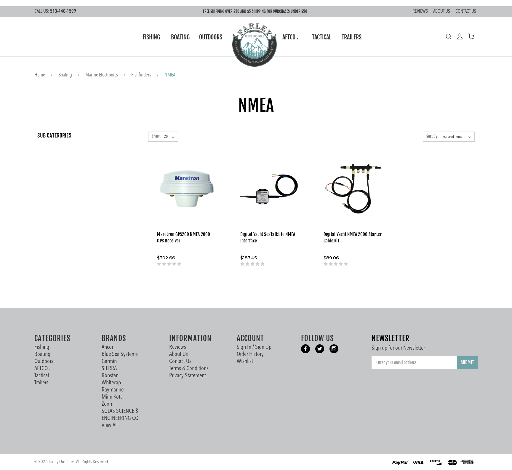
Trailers (351, 37)
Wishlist (245, 362)
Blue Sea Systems (120, 354)
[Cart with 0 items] (468, 36)
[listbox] (457, 136)
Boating (180, 37)
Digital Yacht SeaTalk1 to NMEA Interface (267, 237)
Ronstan (110, 376)
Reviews (420, 11)
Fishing (151, 37)
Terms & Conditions (189, 369)
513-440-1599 (55, 11)
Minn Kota (112, 397)
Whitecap (111, 383)
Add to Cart (186, 197)
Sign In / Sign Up (254, 347)
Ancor (107, 347)
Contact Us (465, 11)
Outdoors (210, 37)
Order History (250, 354)
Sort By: (432, 136)
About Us (441, 11)
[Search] (448, 36)
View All (110, 426)
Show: (156, 136)
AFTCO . (290, 37)
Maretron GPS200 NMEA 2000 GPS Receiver (183, 237)
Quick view (186, 177)
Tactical (321, 37)
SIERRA (109, 369)
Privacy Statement (187, 376)
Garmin (109, 362)
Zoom (107, 404)
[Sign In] (457, 36)
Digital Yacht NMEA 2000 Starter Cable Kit (353, 237)
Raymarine (113, 390)
